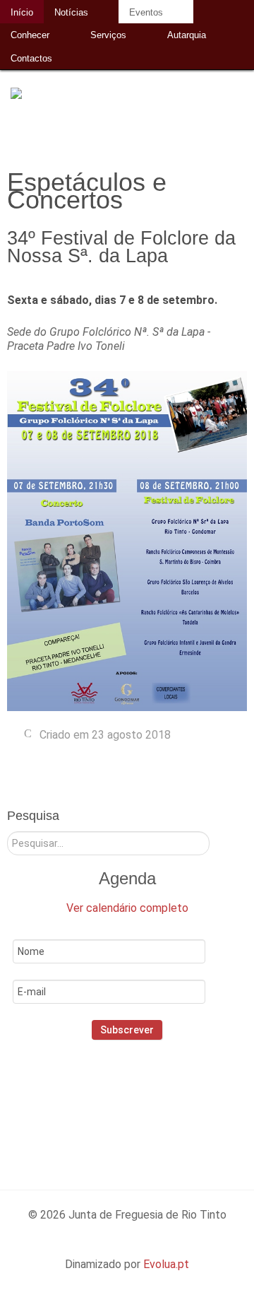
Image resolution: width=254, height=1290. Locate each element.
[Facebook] (90, 1100)
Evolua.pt (166, 1264)
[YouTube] (181, 1100)
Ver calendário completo (127, 908)
